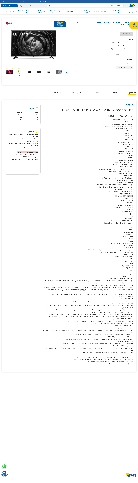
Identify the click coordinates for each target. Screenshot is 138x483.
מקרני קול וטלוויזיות (131, 11)
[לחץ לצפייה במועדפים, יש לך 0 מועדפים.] (26, 5)
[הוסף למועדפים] (73, 22)
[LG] (9, 23)
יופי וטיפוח (8, 11)
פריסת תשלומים (97, 92)
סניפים (14, 1)
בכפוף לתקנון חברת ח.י (15, 159)
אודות (23, 1)
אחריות (115, 92)
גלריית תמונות (56, 92)
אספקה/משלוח (76, 92)
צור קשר (4, 1)
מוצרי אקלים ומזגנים (38, 11)
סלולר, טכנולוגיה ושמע (22, 11)
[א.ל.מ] (132, 5)
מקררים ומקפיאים (98, 11)
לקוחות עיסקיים (42, 1)
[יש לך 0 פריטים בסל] (31, 5)
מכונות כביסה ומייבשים (53, 11)
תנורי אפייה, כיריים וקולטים (114, 11)
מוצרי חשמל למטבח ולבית (84, 11)
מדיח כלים (70, 11)
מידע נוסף (132, 92)
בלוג (33, 1)
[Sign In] (21, 5)
